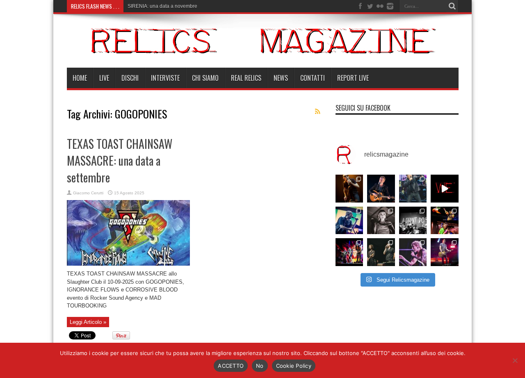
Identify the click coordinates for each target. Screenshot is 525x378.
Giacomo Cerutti (88, 193)
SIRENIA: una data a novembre (162, 6)
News (281, 78)
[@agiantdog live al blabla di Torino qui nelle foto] (413, 221)
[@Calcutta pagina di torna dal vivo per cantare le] (349, 221)
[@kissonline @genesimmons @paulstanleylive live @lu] (349, 252)
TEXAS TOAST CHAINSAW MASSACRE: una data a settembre (119, 160)
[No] (515, 360)
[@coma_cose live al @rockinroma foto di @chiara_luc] (413, 252)
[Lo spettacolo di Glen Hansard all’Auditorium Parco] (381, 189)
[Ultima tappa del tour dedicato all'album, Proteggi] (349, 189)
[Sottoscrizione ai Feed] (318, 111)
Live (104, 78)
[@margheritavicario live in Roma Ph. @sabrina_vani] (381, 221)
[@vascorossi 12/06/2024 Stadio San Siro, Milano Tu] (413, 189)
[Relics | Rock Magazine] (263, 47)
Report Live (353, 78)
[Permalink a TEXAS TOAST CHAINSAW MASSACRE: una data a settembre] (128, 264)
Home (80, 78)
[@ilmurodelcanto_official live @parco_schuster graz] (381, 252)
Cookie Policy (293, 365)
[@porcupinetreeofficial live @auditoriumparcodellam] (445, 252)
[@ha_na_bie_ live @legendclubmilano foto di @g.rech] (445, 221)
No (260, 365)
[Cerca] (452, 6)
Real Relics (246, 78)
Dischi (130, 78)
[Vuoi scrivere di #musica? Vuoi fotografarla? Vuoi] (445, 189)
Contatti (312, 78)
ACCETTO (231, 365)
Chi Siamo (205, 78)
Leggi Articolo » (88, 322)
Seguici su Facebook (363, 108)
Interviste (165, 78)
